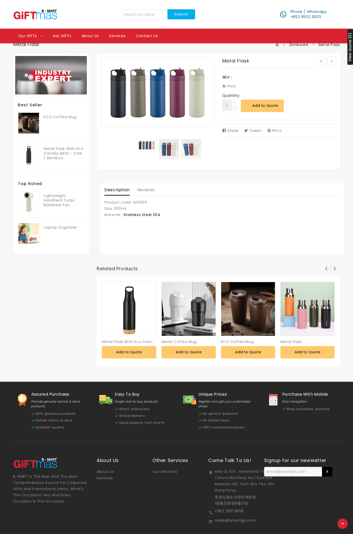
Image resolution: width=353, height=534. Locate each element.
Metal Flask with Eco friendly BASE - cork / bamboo (63, 153)
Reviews (146, 190)
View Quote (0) (349, 47)
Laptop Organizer (60, 227)
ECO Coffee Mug (60, 116)
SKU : (227, 77)
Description (117, 190)
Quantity (231, 95)
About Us (105, 471)
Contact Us (147, 35)
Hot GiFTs (62, 35)
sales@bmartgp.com (235, 520)
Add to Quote (265, 105)
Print (231, 86)
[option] (147, 145)
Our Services (164, 471)
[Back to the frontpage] (277, 44)
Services (117, 35)
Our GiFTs (28, 35)
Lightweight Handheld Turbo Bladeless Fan (59, 200)
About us (90, 35)
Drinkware (298, 44)
